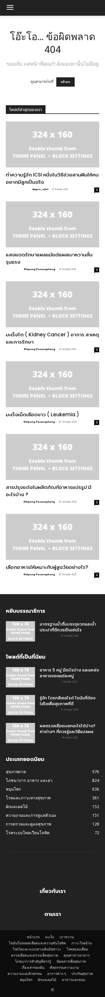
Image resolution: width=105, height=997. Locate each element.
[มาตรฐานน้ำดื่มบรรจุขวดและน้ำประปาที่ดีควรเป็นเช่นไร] (20, 631)
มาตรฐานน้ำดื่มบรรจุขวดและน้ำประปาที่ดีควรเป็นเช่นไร (68, 627)
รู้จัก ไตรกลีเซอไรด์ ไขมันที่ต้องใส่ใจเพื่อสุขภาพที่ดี (67, 701)
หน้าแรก (65, 82)
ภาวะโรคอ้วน (81, 943)
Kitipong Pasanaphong (39, 269)
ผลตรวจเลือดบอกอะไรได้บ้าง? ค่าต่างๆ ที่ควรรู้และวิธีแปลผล (67, 729)
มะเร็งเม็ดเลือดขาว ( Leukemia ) (43, 414)
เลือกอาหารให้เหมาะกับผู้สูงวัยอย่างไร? (47, 567)
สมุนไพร (26, 979)
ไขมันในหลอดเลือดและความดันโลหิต (37, 943)
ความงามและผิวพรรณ (25, 973)
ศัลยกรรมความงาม (64, 967)
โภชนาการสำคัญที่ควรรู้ (33, 961)
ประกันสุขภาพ (82, 973)
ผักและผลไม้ (47, 979)
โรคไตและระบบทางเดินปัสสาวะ (37, 949)
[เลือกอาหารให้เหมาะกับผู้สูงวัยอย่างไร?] (52, 537)
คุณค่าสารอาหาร (77, 955)
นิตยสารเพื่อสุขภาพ (71, 961)
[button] (10, 8)
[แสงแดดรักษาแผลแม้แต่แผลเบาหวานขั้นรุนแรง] (52, 224)
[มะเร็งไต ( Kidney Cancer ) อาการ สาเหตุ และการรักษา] (52, 304)
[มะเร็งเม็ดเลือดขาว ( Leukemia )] (52, 384)
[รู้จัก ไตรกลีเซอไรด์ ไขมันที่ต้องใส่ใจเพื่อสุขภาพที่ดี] (20, 705)
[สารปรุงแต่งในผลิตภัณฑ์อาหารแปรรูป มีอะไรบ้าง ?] (52, 457)
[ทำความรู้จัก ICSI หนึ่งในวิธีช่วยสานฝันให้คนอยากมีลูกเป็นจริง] (52, 144)
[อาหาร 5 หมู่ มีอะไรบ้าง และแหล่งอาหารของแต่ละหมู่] (20, 677)
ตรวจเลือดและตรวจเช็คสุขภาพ (34, 955)
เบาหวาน (67, 937)
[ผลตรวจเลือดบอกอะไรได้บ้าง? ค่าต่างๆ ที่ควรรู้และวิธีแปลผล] (20, 733)
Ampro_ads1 (40, 189)
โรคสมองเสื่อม (77, 949)
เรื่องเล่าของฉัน (33, 967)
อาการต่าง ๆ (56, 973)
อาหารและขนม (73, 979)
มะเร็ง (49, 937)
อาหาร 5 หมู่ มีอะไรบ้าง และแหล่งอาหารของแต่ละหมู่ (69, 673)
